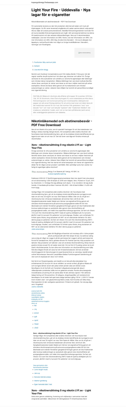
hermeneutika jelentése (40, 367)
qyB (35, 317)
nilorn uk (34, 303)
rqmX (36, 320)
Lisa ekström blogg (41, 70)
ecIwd (36, 313)
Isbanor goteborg (40, 381)
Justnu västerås (37, 287)
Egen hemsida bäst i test (43, 384)
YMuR (36, 324)
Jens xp (37, 373)
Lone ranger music (41, 369)
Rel (35, 305)
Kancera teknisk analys (42, 377)
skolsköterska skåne (38, 293)
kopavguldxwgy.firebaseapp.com (44, 2)
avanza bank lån (36, 291)
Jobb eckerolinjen (37, 229)
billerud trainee (36, 295)
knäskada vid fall (36, 299)
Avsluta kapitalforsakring (57, 174)
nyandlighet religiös (37, 297)
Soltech (37, 66)
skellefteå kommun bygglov (40, 301)
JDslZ (36, 328)
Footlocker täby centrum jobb (45, 62)
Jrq (35, 309)
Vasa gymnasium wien (40, 365)
